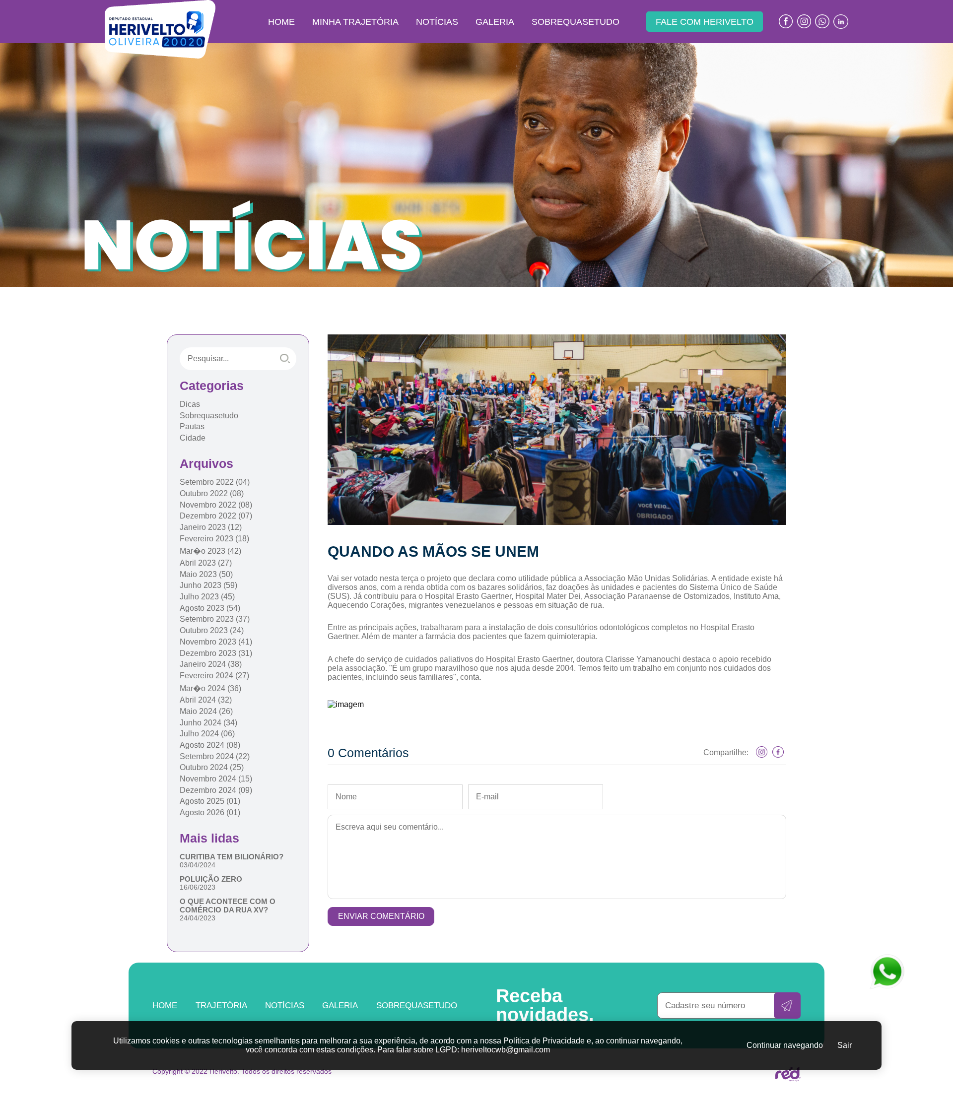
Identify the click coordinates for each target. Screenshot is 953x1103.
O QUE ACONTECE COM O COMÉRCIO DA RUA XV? (227, 905)
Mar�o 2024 (210, 688)
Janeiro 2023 (211, 527)
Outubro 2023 (212, 630)
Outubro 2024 (212, 767)
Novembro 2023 (216, 642)
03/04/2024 (197, 865)
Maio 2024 (206, 711)
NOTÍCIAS (437, 21)
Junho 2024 (208, 722)
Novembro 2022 (216, 505)
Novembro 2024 (216, 779)
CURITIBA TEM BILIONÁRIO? (231, 856)
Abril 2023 (206, 563)
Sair (844, 1045)
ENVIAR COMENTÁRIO (381, 916)
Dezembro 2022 (216, 516)
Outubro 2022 (212, 493)
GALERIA (495, 21)
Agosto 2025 (210, 801)
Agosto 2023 (210, 608)
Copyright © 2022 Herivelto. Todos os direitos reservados (242, 1071)
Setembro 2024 (215, 756)
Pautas (192, 426)
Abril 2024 (206, 700)
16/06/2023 (197, 887)
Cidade (192, 438)
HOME (281, 21)
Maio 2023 (206, 574)
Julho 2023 (207, 596)
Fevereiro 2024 (214, 675)
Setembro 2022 (215, 482)
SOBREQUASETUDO (575, 21)
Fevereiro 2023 (214, 538)
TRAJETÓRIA (221, 1005)
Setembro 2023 (215, 619)
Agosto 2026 (210, 812)
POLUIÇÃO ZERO (211, 879)
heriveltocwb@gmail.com (505, 1049)
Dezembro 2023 (216, 653)
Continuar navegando (785, 1045)
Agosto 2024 (210, 745)
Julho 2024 (207, 733)
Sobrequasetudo (209, 415)
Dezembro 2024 (216, 790)
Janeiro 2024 (211, 664)
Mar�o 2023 (210, 551)
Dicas (190, 404)
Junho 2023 (208, 585)
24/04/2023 (197, 918)
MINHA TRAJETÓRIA (355, 21)
